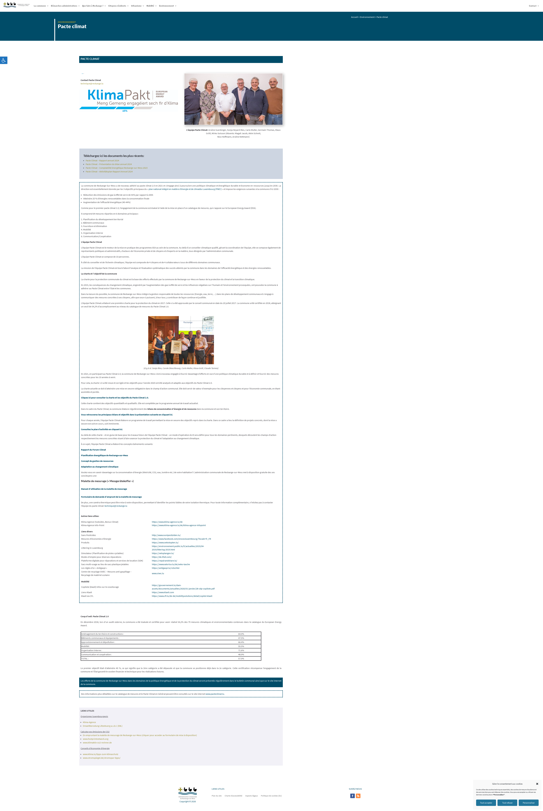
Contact (532, 5)
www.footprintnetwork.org (95, 738)
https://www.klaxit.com (163, 592)
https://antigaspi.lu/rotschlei (165, 568)
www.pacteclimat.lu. (215, 693)
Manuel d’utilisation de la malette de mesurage (104, 488)
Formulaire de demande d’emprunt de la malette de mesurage (111, 496)
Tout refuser (507, 802)
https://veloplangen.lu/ (163, 553)
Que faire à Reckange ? (92, 5)
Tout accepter (486, 802)
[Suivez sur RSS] (358, 796)
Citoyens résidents (117, 5)
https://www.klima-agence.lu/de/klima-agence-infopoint (179, 525)
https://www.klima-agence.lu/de (167, 521)
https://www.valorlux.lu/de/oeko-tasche (171, 564)
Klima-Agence (89, 722)
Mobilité (150, 5)
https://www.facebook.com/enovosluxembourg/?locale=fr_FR (181, 538)
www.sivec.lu (158, 573)
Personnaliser (529, 802)
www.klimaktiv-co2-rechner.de (97, 742)
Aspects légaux (251, 795)
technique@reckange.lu (92, 83)
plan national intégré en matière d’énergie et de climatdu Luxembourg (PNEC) (185, 189)
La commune (40, 5)
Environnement (166, 5)
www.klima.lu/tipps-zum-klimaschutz (100, 754)
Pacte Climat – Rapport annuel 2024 (102, 160)
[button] (3, 60)
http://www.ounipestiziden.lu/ (166, 535)
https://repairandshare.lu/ (164, 560)
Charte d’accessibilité (233, 795)
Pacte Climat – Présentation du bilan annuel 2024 (109, 164)
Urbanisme (136, 5)
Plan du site (217, 795)
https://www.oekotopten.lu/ (165, 542)
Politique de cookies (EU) (271, 795)
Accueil (354, 17)
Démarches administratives (64, 5)
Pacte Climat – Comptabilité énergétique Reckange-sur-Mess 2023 (116, 167)
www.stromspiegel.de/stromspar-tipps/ (101, 757)
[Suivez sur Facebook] (352, 796)
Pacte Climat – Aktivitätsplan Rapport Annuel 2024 (109, 171)
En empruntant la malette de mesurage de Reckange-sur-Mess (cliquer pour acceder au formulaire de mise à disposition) (140, 735)
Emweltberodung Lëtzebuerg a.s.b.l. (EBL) (102, 725)
